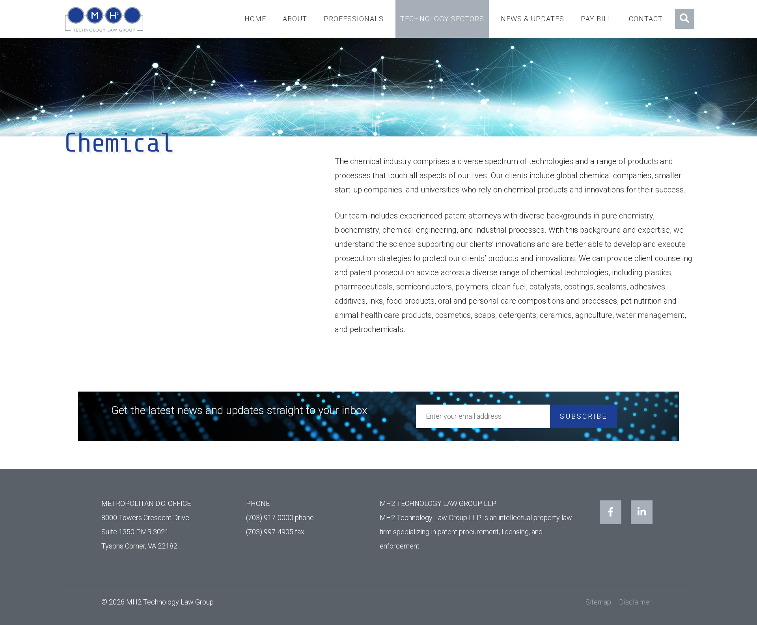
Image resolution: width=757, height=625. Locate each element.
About (295, 19)
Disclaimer (635, 602)
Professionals (354, 19)
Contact (646, 19)
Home (255, 19)
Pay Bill (596, 19)
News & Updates (532, 19)
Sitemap (598, 602)
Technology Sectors (442, 19)
